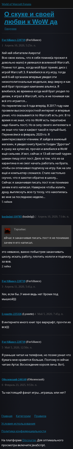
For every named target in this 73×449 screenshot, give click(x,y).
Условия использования (18, 424)
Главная (6, 416)
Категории (23, 416)
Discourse (29, 440)
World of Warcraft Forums (16, 4)
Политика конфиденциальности (23, 431)
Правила (40, 416)
